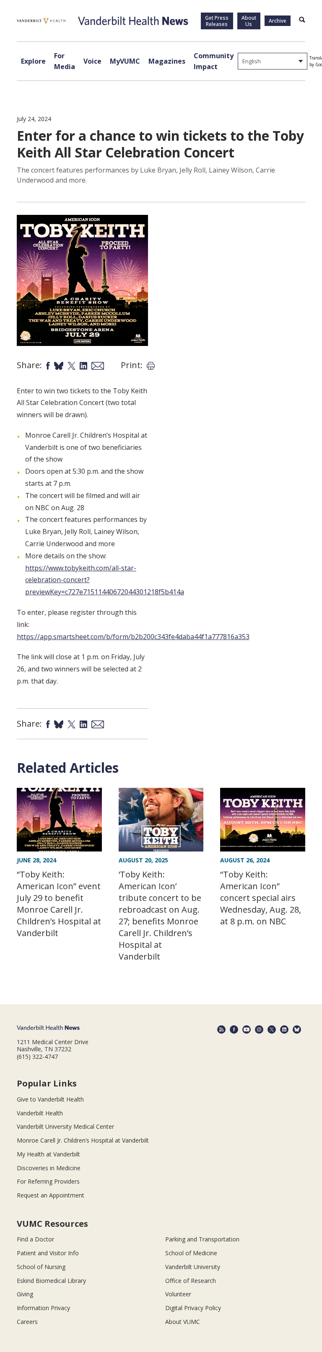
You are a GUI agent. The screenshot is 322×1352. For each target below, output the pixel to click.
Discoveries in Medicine (48, 1168)
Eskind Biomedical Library (51, 1281)
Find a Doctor (35, 1239)
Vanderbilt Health (40, 1113)
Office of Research (190, 1281)
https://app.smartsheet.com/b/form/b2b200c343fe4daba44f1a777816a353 (133, 636)
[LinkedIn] (284, 1029)
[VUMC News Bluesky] (297, 1029)
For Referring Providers (48, 1181)
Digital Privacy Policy (193, 1308)
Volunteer (178, 1294)
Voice (92, 61)
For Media (64, 61)
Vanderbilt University (192, 1267)
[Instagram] (259, 1029)
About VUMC (182, 1322)
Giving (25, 1294)
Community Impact (214, 61)
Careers (27, 1322)
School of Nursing (41, 1267)
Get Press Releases (217, 21)
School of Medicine (191, 1253)
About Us (249, 21)
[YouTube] (246, 1029)
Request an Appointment (50, 1195)
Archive (277, 20)
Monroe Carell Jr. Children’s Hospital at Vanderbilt (83, 1140)
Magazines (166, 61)
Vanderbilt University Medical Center (65, 1126)
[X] (271, 1029)
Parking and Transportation (202, 1239)
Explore (33, 61)
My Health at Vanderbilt (48, 1154)
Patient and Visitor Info (48, 1253)
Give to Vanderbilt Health (50, 1099)
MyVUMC (125, 61)
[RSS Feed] (221, 1029)
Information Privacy (43, 1308)
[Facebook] (234, 1029)
